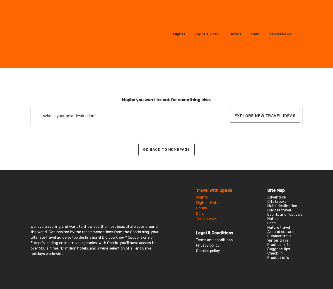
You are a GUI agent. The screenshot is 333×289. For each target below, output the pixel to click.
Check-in (275, 253)
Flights (179, 34)
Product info (278, 257)
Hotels (235, 34)
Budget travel (279, 210)
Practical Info (278, 244)
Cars (255, 34)
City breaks (276, 201)
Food (271, 223)
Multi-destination (282, 206)
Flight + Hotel (207, 34)
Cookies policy (208, 251)
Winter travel (278, 240)
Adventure (276, 197)
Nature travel (278, 227)
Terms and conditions (214, 240)
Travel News (281, 34)
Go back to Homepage (166, 149)
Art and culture (280, 232)
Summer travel (279, 236)
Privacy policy (208, 245)
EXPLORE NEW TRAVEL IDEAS (265, 116)
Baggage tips (278, 249)
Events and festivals (284, 214)
